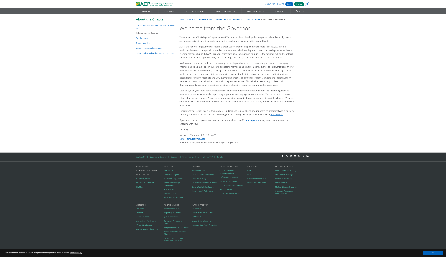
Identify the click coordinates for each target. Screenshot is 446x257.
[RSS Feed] (308, 156)
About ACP (270, 4)
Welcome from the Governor (147, 33)
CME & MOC (169, 11)
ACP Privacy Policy (143, 179)
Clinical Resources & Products (231, 185)
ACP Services (169, 189)
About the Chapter (150, 19)
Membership (147, 11)
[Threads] (303, 156)
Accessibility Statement (145, 183)
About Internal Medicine (173, 197)
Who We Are (168, 170)
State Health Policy (199, 179)
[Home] (154, 4)
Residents (140, 213)
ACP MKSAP (196, 217)
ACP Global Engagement (173, 179)
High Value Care (226, 189)
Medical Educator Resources (286, 187)
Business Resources (171, 209)
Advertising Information (147, 170)
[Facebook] (283, 156)
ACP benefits (277, 114)
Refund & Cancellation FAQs (202, 221)
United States (221, 19)
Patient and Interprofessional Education (175, 232)
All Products (196, 209)
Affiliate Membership (144, 225)
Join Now (299, 4)
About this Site (142, 174)
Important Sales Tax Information (204, 225)
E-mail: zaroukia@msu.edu (192, 139)
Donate (280, 4)
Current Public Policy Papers (203, 187)
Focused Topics (281, 183)
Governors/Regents (158, 157)
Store (301, 11)
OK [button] (433, 253)
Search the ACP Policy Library (203, 191)
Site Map (139, 187)
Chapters (175, 157)
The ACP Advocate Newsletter (203, 174)
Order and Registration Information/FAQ (284, 192)
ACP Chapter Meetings (284, 174)
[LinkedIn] (291, 156)
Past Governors (142, 38)
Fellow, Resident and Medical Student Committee (155, 53)
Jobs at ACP (208, 157)
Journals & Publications (229, 181)
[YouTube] (295, 156)
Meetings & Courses (195, 11)
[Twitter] (287, 156)
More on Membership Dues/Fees (148, 229)
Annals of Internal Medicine (202, 213)
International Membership (146, 221)
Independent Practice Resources (176, 227)
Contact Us (141, 157)
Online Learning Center (256, 183)
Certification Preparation (256, 179)
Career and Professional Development (173, 222)
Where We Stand (198, 170)
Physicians (140, 209)
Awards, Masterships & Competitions (173, 184)
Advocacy (279, 11)
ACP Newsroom (142, 167)
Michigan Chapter (235, 19)
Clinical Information (225, 11)
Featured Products (200, 205)
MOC (249, 174)
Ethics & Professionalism (229, 193)
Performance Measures (229, 177)
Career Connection (190, 157)
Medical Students (142, 217)
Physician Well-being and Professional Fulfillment (173, 239)
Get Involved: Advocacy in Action (204, 183)
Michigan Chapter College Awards (149, 48)
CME (249, 170)
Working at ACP (170, 193)
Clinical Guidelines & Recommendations (228, 171)
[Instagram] (299, 156)
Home (181, 19)
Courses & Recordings (283, 179)
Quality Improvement (172, 217)
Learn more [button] (75, 253)
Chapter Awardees (143, 43)
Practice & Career (255, 11)
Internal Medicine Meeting (285, 170)
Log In (289, 4)
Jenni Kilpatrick (252, 120)
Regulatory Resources (172, 213)
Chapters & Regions (205, 19)
